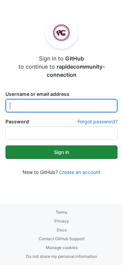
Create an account (79, 172)
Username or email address (37, 94)
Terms (61, 212)
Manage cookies (62, 247)
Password (17, 121)
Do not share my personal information (61, 256)
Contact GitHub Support (61, 238)
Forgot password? (98, 121)
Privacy (61, 221)
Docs (62, 229)
